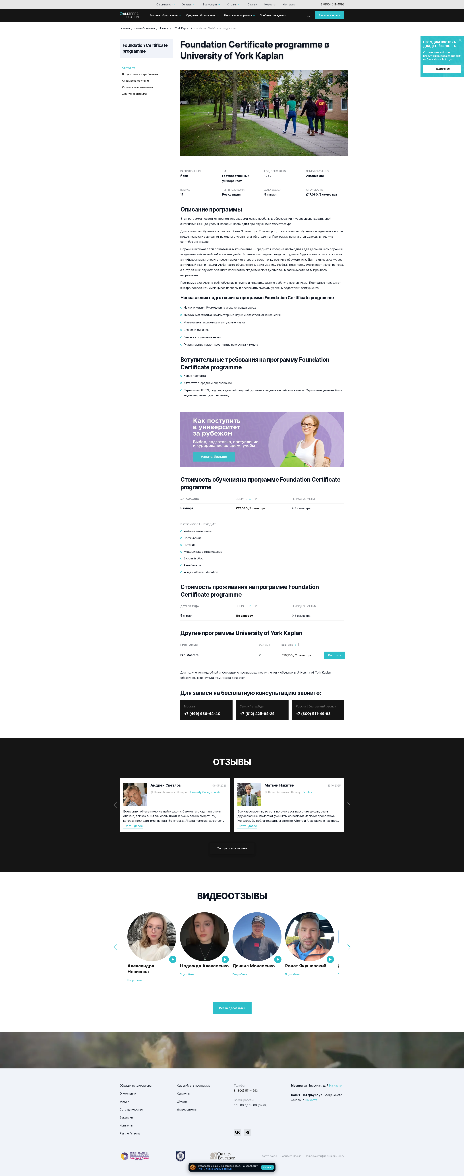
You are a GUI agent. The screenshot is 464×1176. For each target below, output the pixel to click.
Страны (232, 4)
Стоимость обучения (136, 80)
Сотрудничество (131, 1109)
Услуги (124, 1101)
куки (200, 1168)
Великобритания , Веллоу (284, 792)
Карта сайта (269, 1155)
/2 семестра (250, 508)
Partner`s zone (130, 1133)
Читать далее (133, 826)
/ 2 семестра (296, 655)
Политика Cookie (291, 1155)
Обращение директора (136, 1085)
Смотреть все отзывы (232, 848)
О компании (163, 4)
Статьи (252, 4)
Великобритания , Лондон (170, 792)
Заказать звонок (330, 15)
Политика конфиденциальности (324, 1155)
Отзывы (187, 4)
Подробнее (442, 68)
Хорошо (267, 1167)
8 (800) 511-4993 (332, 4)
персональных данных (219, 1168)
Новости (270, 4)
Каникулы (183, 1093)
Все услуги (210, 4)
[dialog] (232, 1167)
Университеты (186, 1109)
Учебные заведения (273, 15)
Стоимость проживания (137, 87)
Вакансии (126, 1117)
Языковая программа (238, 15)
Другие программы (134, 93)
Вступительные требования (140, 74)
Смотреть (334, 655)
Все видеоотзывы (232, 1008)
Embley (307, 792)
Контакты (289, 4)
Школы (182, 1101)
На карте (335, 1085)
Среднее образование (201, 15)
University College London (205, 792)
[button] (348, 805)
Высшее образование (164, 15)
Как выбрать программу (193, 1085)
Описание (128, 67)
